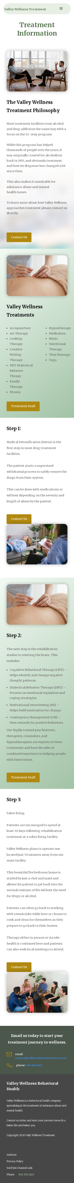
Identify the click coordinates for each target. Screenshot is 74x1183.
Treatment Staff (23, 406)
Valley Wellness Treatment (25, 9)
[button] (61, 8)
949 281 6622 (34, 1065)
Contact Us (19, 237)
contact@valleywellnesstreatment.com (40, 1058)
